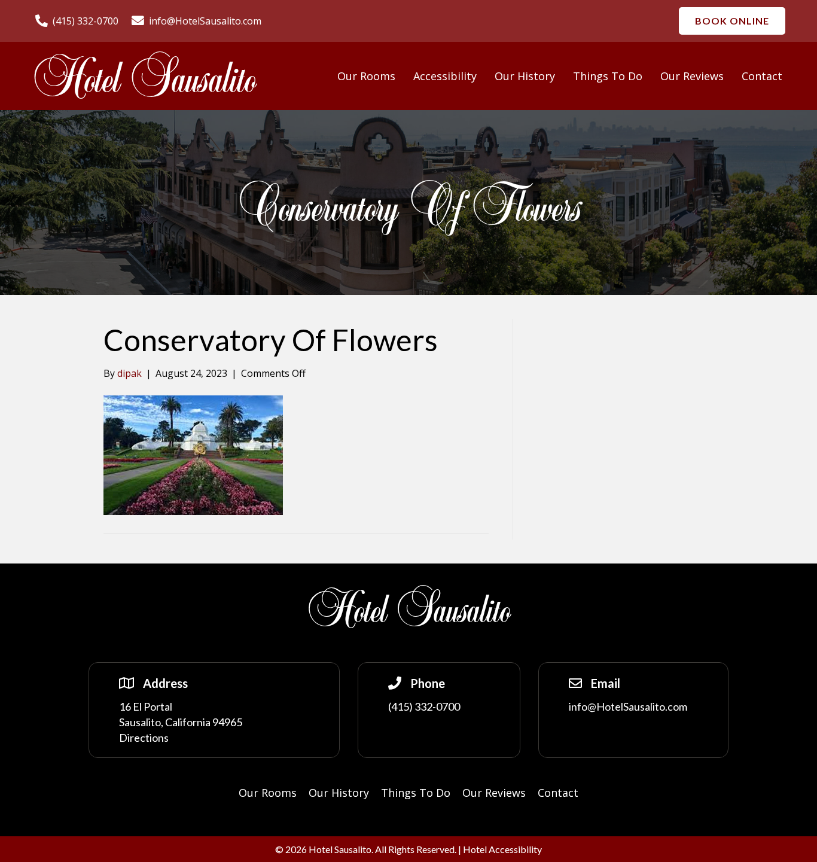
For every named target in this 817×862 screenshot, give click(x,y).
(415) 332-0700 (424, 706)
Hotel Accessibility (502, 849)
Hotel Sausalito (144, 80)
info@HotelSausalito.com (628, 706)
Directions (144, 737)
